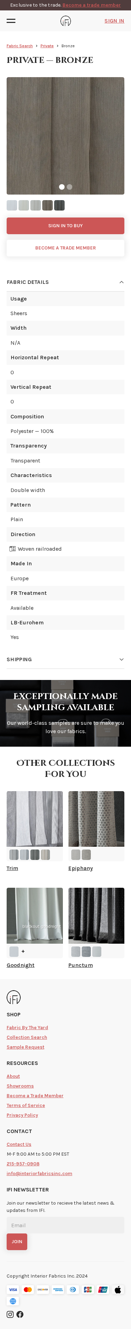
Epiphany (80, 868)
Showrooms (20, 1086)
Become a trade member (92, 5)
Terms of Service (26, 1105)
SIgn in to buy (65, 226)
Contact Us (19, 1144)
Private (47, 45)
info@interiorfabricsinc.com (39, 1173)
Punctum (80, 965)
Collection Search (27, 1037)
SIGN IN (114, 20)
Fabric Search (20, 45)
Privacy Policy (22, 1115)
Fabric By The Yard (27, 1028)
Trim (12, 868)
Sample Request (25, 1047)
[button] (13, 20)
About (13, 1076)
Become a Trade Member (35, 1096)
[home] (65, 21)
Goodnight (21, 965)
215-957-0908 (23, 1164)
